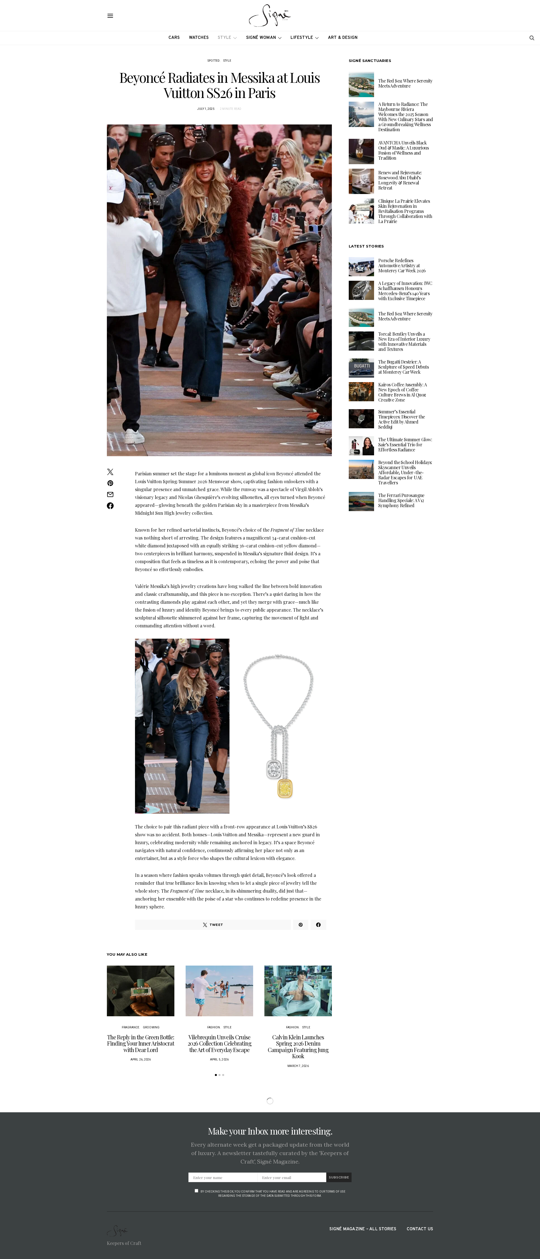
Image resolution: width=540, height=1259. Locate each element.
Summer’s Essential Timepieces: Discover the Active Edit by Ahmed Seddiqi (401, 419)
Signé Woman (261, 38)
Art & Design (343, 38)
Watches (199, 38)
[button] (216, 1075)
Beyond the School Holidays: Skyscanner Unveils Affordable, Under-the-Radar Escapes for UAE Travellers (405, 472)
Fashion (213, 1027)
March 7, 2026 (298, 1066)
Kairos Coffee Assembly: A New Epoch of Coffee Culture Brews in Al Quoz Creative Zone (402, 392)
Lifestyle (302, 38)
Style (224, 38)
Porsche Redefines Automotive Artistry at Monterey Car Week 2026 (402, 265)
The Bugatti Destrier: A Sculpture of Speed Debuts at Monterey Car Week (403, 367)
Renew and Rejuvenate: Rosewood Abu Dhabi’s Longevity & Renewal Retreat (400, 180)
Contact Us (420, 1229)
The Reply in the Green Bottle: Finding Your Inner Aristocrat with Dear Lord (140, 1043)
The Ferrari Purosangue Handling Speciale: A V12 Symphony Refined (401, 500)
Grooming (151, 1027)
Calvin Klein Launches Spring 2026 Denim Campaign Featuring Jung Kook (298, 1046)
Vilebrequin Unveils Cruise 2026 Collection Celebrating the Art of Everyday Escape (219, 1043)
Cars (174, 38)
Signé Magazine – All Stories (362, 1229)
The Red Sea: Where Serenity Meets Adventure (405, 83)
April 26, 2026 (140, 1059)
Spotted (214, 60)
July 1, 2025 (205, 108)
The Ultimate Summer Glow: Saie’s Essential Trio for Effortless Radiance (405, 444)
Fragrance (131, 1027)
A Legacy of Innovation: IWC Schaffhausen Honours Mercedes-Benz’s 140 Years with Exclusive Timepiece (405, 290)
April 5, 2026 (219, 1059)
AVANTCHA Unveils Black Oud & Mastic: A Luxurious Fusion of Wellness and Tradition (403, 150)
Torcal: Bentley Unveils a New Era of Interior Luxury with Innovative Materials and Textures (404, 341)
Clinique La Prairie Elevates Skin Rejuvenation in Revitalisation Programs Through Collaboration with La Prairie (405, 211)
